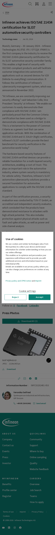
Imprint (38, 280)
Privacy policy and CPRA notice (18, 280)
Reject (15, 297)
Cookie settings (27, 291)
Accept (39, 297)
